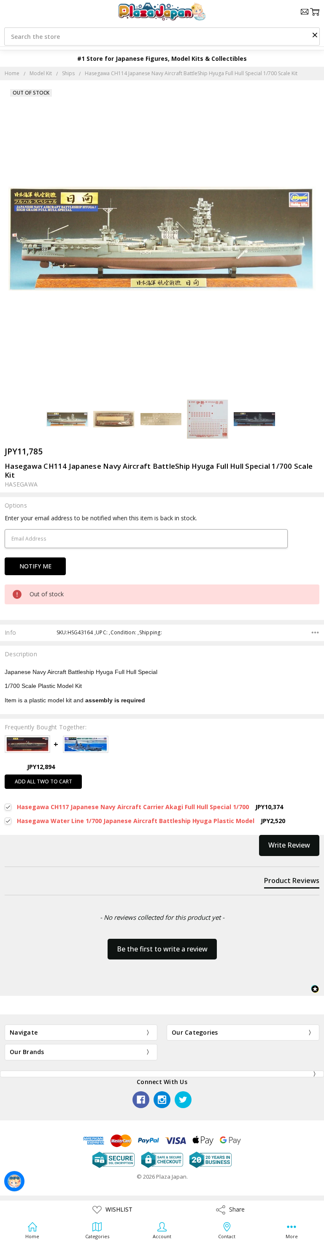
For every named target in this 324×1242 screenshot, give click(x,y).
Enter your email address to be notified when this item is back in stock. (101, 518)
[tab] (291, 882)
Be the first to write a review (162, 949)
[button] (315, 34)
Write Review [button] (289, 845)
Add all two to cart (43, 781)
